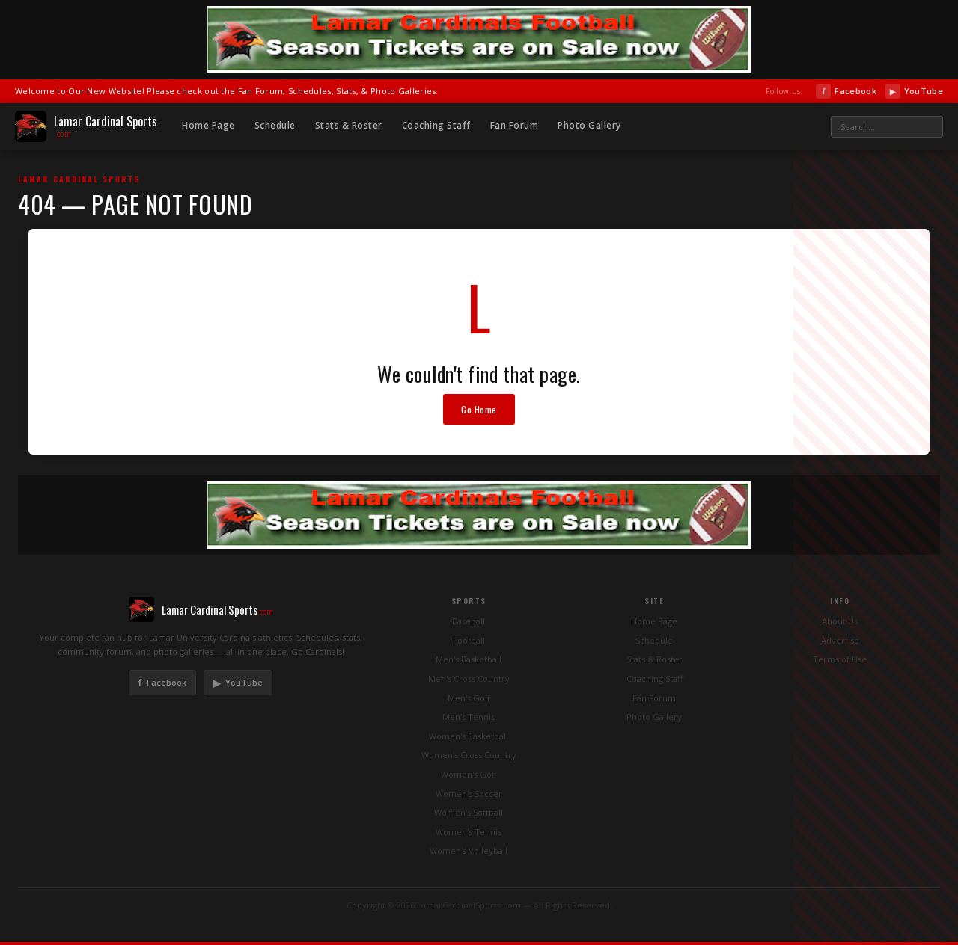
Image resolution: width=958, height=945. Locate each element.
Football (469, 640)
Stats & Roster (348, 125)
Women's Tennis (468, 831)
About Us (840, 621)
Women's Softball (468, 812)
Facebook (849, 90)
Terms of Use (840, 659)
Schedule (275, 125)
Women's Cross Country (468, 754)
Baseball (468, 621)
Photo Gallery (589, 125)
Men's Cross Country (469, 678)
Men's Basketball (468, 659)
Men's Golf (469, 698)
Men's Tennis (468, 716)
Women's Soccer (469, 793)
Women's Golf (469, 774)
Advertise (840, 640)
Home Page (208, 125)
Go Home (479, 409)
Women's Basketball (468, 736)
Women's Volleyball (468, 850)
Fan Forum (514, 125)
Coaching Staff (436, 125)
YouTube (916, 90)
